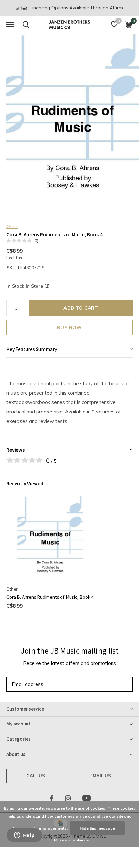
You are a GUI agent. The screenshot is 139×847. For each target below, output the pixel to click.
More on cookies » (71, 840)
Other (12, 226)
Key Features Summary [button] (31, 349)
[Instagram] (68, 798)
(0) (35, 240)
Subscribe (113, 684)
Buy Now (69, 327)
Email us (100, 775)
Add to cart (80, 308)
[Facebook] (51, 798)
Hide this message (97, 828)
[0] (128, 24)
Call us (36, 775)
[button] (9, 24)
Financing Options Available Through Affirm (75, 8)
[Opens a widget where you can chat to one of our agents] (24, 836)
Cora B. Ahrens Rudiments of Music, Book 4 (49, 597)
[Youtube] (86, 798)
